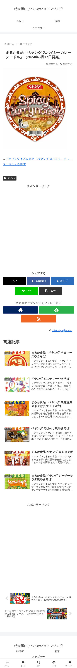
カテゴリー (38, 656)
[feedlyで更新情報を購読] (56, 310)
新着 (57, 651)
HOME (20, 651)
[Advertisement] (38, 227)
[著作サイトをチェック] (20, 310)
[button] (50, 291)
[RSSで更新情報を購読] (38, 318)
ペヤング (11, 178)
